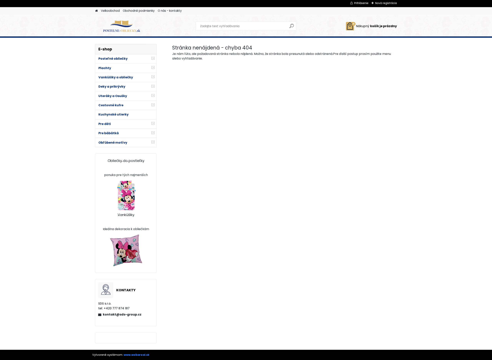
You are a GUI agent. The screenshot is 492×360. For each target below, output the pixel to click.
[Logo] (121, 26)
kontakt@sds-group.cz (122, 314)
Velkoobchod (110, 11)
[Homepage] (96, 11)
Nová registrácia (386, 3)
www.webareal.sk (136, 355)
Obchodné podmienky (139, 11)
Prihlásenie (361, 3)
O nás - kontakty (170, 11)
